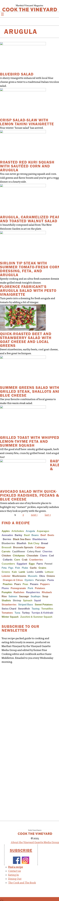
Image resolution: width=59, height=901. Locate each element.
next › (34, 515)
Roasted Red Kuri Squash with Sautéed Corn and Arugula (27, 166)
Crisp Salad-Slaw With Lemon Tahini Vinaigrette (27, 122)
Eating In (13, 875)
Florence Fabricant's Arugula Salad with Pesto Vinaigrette (28, 290)
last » (48, 515)
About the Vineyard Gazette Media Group (35, 842)
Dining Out (14, 879)
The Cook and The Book (22, 883)
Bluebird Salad (17, 74)
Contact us (14, 871)
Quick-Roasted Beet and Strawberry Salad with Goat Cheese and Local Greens (25, 340)
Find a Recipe (16, 523)
